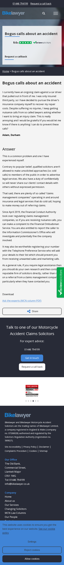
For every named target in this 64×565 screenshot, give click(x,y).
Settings (32, 541)
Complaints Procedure (16, 450)
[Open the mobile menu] (56, 13)
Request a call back (40, 3)
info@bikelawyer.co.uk (17, 484)
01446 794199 (20, 3)
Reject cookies (32, 550)
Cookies (33, 450)
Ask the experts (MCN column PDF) (21, 300)
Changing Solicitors (15, 509)
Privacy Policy (29, 446)
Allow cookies (32, 559)
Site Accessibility (13, 446)
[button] (26, 401)
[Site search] (44, 13)
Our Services (12, 505)
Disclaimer (44, 446)
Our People (11, 517)
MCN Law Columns (15, 513)
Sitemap (43, 450)
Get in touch (32, 358)
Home (5, 71)
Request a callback (16, 56)
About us (10, 500)
